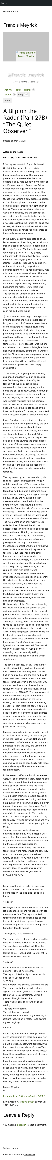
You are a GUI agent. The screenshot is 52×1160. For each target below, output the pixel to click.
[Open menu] (47, 11)
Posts (7, 100)
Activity (8, 89)
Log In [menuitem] (4, 3)
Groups (10, 94)
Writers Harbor (10, 11)
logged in (21, 1124)
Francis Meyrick (26, 1101)
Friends (29, 89)
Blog (22, 94)
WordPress (29, 1154)
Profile (18, 89)
